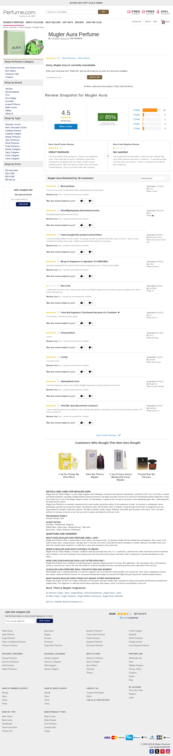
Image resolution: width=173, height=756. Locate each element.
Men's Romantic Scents (15, 127)
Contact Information (95, 692)
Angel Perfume (8, 638)
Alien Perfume (8, 634)
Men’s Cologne (93, 662)
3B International (12, 92)
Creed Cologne (135, 631)
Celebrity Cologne (13, 134)
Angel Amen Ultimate (112, 596)
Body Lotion (7, 720)
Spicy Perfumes (12, 140)
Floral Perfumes (12, 143)
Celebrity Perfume (13, 130)
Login (131, 697)
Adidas (8, 110)
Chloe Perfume (93, 638)
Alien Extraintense (93, 593)
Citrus (47, 703)
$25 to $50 (9, 176)
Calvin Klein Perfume (95, 634)
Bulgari (47, 634)
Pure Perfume (50, 723)
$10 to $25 (9, 173)
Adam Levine (11, 107)
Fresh (46, 700)
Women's (13, 22)
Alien (66, 593)
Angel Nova (109, 593)
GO (103, 12)
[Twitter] (157, 751)
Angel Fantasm (68, 596)
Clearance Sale (12, 74)
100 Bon (9, 89)
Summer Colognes (52, 662)
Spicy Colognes (12, 152)
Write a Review (84, 58)
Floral (4, 700)
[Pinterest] (162, 751)
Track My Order (136, 690)
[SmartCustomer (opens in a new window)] (128, 618)
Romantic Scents (13, 124)
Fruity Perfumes (12, 146)
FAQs (89, 696)
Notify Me (95, 77)
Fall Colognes (50, 665)
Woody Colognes (12, 149)
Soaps (47, 731)
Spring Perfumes (9, 658)
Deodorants (7, 723)
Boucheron (49, 631)
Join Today (44, 621)
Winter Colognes (51, 669)
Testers (89, 673)
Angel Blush (77, 593)
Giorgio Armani (135, 642)
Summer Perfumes (10, 662)
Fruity (4, 703)
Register (132, 694)
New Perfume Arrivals (15, 68)
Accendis (9, 101)
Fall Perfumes (8, 665)
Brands (79, 22)
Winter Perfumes (9, 669)
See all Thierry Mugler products (63, 602)
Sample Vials (50, 727)
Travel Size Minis (9, 727)
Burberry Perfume (94, 631)
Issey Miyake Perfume (139, 645)
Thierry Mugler (60, 39)
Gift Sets (67, 22)
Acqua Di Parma (12, 104)
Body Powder (50, 720)
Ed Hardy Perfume (94, 645)
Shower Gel (7, 731)
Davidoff (132, 634)
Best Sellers (53, 22)
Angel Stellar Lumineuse (89, 596)
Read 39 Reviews (69, 58)
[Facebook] (151, 751)
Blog (131, 680)
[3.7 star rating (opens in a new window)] (124, 613)
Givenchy (48, 642)
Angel (60, 593)
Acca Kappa (10, 98)
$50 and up (10, 179)
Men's (34, 22)
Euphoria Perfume (94, 642)
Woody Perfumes (13, 137)
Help (148, 22)
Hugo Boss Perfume (53, 645)
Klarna (131, 676)
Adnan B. (9, 113)
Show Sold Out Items (123, 86)
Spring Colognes (51, 658)
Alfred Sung (7, 631)
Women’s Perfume (94, 658)
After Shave (7, 716)
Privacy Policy (135, 669)
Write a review (65, 126)
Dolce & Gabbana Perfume (14, 642)
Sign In (137, 22)
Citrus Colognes (12, 158)
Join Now (23, 204)
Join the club (94, 22)
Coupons (9, 77)
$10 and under (11, 170)
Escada (47, 638)
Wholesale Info (135, 658)
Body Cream (50, 716)
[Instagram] (168, 751)
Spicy (4, 696)
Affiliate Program (136, 665)
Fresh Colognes (12, 155)
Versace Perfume (9, 645)
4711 (7, 95)
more (118, 593)
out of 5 (140, 613)
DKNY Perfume (136, 638)
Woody (5, 692)
